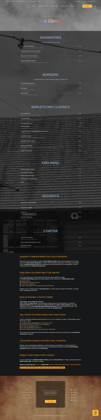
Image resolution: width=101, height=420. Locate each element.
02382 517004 (45, 364)
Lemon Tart (23, 212)
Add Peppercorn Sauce (26, 123)
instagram (75, 392)
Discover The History (27, 392)
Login (53, 415)
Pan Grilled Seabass (26, 136)
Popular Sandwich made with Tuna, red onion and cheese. (30, 52)
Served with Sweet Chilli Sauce (26, 247)
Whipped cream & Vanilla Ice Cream (27, 213)
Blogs (26, 400)
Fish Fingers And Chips (27, 172)
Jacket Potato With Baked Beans (29, 178)
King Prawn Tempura (26, 245)
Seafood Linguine (25, 126)
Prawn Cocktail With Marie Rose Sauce (31, 242)
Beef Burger (24, 88)
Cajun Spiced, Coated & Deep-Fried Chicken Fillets (29, 94)
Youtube (74, 397)
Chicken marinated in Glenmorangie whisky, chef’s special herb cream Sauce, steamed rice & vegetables (38, 147)
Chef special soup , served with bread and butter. (29, 239)
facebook (74, 389)
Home (27, 389)
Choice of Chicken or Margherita (26, 183)
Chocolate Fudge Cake (26, 217)
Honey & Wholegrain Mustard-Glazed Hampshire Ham (34, 131)
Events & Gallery (27, 397)
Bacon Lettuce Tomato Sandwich (29, 55)
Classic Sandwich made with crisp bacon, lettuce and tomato (31, 57)
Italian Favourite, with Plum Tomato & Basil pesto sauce (30, 142)
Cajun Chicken (24, 93)
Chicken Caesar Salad (26, 150)
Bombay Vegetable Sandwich (28, 60)
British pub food (50, 319)
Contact (27, 402)
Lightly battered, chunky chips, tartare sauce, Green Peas (30, 115)
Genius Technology (63, 415)
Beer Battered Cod (25, 113)
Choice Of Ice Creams (26, 207)
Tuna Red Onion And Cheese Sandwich (31, 51)
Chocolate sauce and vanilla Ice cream (27, 218)
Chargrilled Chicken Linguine (28, 141)
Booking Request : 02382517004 (50, 393)
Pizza (22, 182)
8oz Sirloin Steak (25, 118)
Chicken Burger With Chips (27, 175)
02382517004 (77, 1)
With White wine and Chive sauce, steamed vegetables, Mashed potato (32, 137)
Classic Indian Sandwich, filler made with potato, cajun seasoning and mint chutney (34, 62)
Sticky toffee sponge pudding (28, 202)
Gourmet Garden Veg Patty (27, 83)
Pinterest (74, 400)
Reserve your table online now (27, 364)
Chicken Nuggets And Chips (28, 169)
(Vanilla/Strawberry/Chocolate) (26, 209)
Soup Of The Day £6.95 (27, 237)
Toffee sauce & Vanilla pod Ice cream (27, 204)
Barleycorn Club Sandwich (27, 46)
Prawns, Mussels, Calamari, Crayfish (27, 128)
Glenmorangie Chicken (26, 145)
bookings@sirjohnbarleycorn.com (90, 1)
